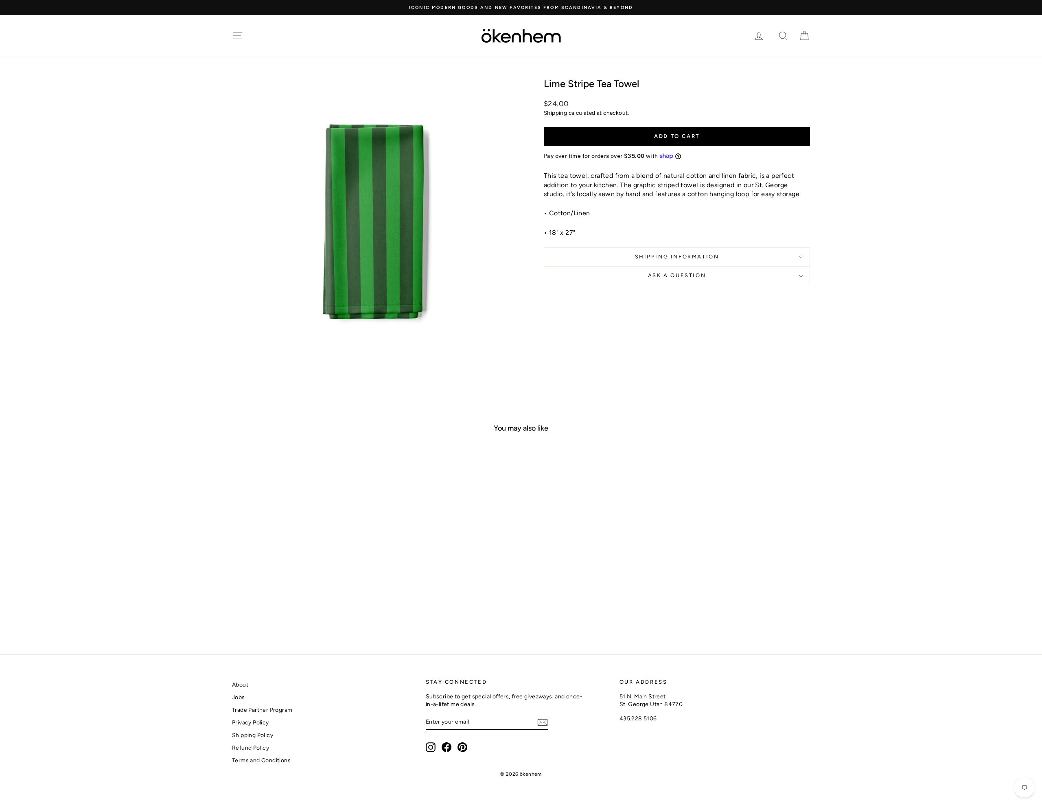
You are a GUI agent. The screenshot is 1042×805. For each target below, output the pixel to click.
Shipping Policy (252, 735)
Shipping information (677, 257)
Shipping (555, 112)
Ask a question (677, 275)
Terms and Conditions (261, 760)
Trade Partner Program (262, 710)
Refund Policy (250, 747)
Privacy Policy (250, 722)
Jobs (238, 697)
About (240, 684)
